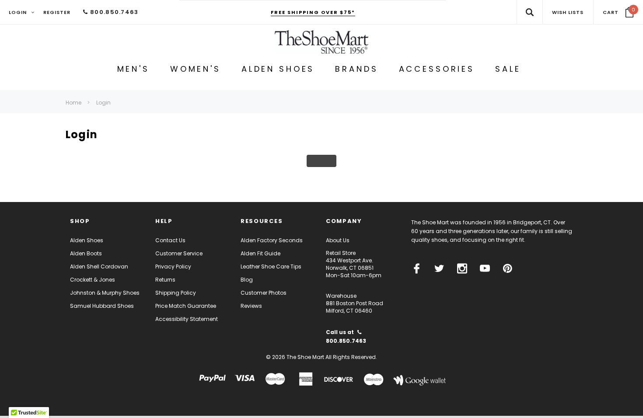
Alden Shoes (86, 240)
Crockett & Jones (92, 279)
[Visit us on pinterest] (507, 268)
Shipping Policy (175, 292)
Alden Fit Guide (260, 253)
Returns (165, 279)
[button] (618, 12)
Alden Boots (86, 253)
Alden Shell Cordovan (99, 266)
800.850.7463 (113, 12)
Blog (247, 279)
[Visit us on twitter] (439, 268)
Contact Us (170, 240)
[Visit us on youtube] (484, 268)
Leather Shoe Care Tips (271, 266)
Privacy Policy (173, 266)
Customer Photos (264, 292)
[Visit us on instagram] (462, 268)
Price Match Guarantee (185, 306)
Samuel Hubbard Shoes (102, 306)
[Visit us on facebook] (416, 268)
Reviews (251, 306)
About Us (337, 240)
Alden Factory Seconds (272, 240)
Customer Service (179, 253)
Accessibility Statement (186, 319)
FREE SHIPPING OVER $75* (313, 12)
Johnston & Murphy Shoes (105, 292)
